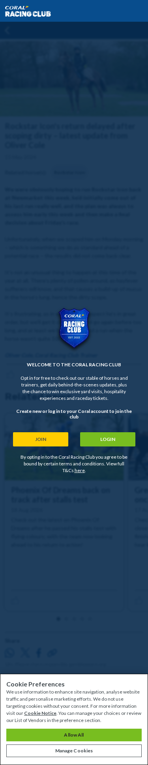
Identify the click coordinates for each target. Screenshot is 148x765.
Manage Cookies (74, 751)
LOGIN (107, 439)
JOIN (40, 439)
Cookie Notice (40, 713)
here (80, 470)
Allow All (74, 735)
